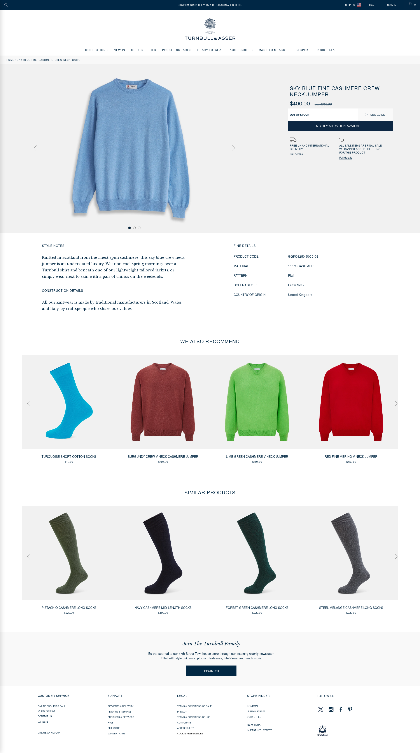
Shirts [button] (137, 50)
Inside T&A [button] (326, 50)
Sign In (391, 5)
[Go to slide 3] (139, 228)
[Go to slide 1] (129, 228)
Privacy (182, 711)
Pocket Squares (177, 50)
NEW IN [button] (119, 50)
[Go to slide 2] (134, 228)
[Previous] (35, 148)
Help (372, 4)
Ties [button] (152, 50)
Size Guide (377, 114)
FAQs (111, 722)
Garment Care (116, 733)
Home (10, 59)
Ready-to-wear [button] (210, 50)
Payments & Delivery (120, 706)
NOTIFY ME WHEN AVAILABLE (340, 126)
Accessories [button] (241, 50)
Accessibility (185, 728)
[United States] (359, 5)
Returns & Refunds (119, 711)
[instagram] (331, 709)
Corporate (184, 722)
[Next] (233, 148)
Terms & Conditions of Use (193, 717)
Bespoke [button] (303, 50)
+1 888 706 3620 (47, 710)
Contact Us (45, 716)
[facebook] (341, 709)
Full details (296, 154)
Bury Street (254, 716)
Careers (43, 721)
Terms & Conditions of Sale (194, 706)
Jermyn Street (256, 711)
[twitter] (320, 709)
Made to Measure (274, 50)
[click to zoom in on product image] (134, 148)
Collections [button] (96, 50)
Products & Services (121, 717)
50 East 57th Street (259, 730)
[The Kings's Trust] (349, 730)
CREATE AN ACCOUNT (50, 732)
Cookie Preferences (190, 733)
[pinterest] (350, 709)
